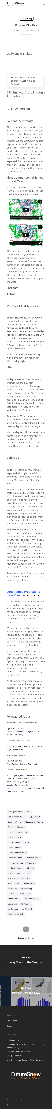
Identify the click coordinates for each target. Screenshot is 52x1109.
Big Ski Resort (34, 817)
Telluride (16, 788)
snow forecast (29, 883)
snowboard (12, 888)
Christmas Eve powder (34, 822)
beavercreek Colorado (16, 817)
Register (10, 1026)
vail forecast (27, 909)
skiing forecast (14, 883)
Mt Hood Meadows (15, 868)
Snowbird (23, 764)
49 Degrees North (32, 731)
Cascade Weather (15, 822)
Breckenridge (17, 782)
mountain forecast (15, 863)
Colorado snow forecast (17, 832)
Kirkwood (32, 746)
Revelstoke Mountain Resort (19, 878)
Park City (14, 761)
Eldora (14, 791)
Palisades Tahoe (21, 746)
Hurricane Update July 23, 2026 (19, 1051)
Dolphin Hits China (14, 1040)
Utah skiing (12, 904)
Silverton (36, 788)
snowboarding (26, 888)
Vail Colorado (13, 909)
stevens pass (25, 893)
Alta (8, 761)
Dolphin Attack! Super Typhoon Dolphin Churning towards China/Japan (26, 1046)
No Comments (26, 34)
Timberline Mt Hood (31, 899)
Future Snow (20, 31)
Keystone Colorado (33, 858)
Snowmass (30, 775)
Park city (27, 873)
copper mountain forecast (18, 842)
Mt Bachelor (31, 863)
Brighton (15, 764)
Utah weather (25, 904)
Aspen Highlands (18, 775)
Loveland (21, 791)
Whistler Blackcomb (15, 914)
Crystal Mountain (13, 728)
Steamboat (12, 893)
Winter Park (17, 778)
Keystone (26, 778)
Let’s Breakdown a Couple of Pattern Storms (24, 1060)
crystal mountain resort (17, 852)
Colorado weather (15, 837)
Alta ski (28, 812)
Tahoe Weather (14, 899)
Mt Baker (18, 735)
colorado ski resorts (16, 827)
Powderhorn (20, 785)
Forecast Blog (26, 19)
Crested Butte (26, 788)
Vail (37, 775)
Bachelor (10, 735)
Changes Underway (14, 1056)
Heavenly (10, 746)
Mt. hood (30, 868)
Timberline (19, 731)
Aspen (9, 775)
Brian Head (32, 764)
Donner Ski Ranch (19, 749)
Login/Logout (12, 1020)
